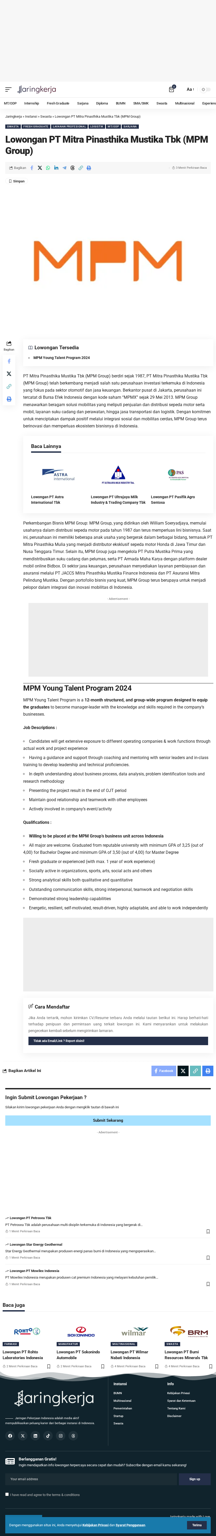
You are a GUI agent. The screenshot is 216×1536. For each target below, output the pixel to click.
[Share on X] (39, 168)
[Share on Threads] (72, 168)
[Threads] (73, 1435)
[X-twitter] (22, 1435)
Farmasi (10, 1344)
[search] (180, 89)
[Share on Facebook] (31, 168)
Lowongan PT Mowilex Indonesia (34, 1271)
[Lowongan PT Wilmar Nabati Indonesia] (135, 1331)
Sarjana (130, 126)
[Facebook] (10, 1435)
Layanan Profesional (69, 126)
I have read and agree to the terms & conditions (45, 1495)
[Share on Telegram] (64, 168)
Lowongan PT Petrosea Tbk (30, 1218)
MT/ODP (113, 126)
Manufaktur (68, 1344)
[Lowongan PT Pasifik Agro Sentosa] (178, 474)
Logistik (96, 126)
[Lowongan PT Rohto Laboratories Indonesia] (27, 1331)
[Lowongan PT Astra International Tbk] (58, 474)
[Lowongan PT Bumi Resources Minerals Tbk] (189, 1331)
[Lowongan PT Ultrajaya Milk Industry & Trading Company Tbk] (118, 474)
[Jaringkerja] (36, 89)
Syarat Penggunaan (130, 1525)
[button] (80, 168)
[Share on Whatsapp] (48, 168)
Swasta (13, 126)
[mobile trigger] (9, 89)
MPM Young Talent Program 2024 (61, 358)
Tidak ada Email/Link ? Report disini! (58, 1041)
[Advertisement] (108, 41)
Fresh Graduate (35, 126)
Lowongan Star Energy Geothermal (36, 1244)
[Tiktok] (48, 1435)
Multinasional (123, 1344)
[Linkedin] (35, 1435)
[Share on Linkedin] (56, 168)
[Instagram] (60, 1435)
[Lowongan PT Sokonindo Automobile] (81, 1331)
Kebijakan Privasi (95, 1525)
